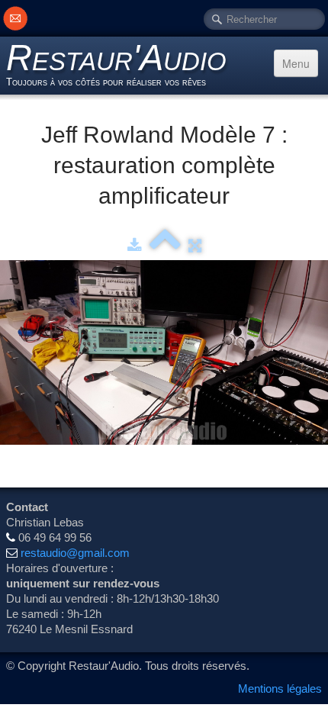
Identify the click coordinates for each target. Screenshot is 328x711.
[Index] (165, 245)
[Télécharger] (134, 245)
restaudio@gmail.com (75, 552)
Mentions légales (280, 688)
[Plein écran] (194, 245)
